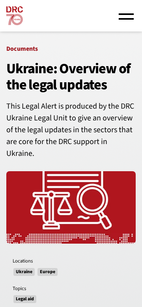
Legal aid (25, 299)
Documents (22, 48)
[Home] (14, 15)
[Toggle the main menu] (126, 15)
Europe (47, 271)
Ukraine (24, 271)
